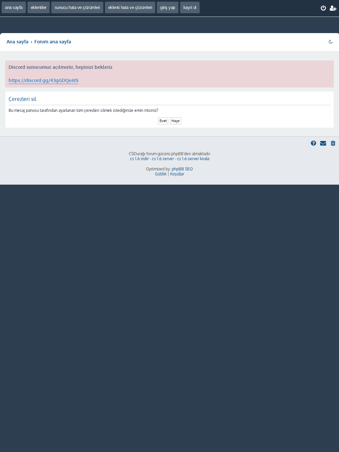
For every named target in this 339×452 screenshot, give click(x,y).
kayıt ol (189, 7)
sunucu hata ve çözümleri (77, 7)
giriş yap (167, 7)
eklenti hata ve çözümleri (130, 7)
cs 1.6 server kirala (193, 158)
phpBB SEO (182, 168)
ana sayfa (14, 7)
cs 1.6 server (163, 158)
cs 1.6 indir (139, 158)
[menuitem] (323, 8)
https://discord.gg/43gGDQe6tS (43, 80)
